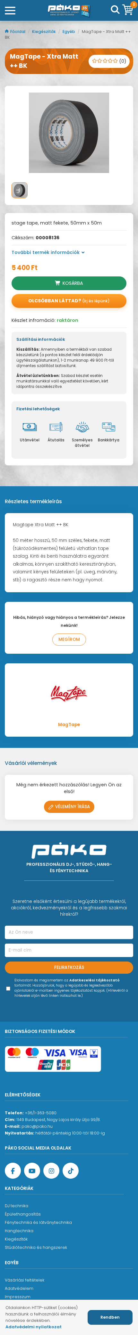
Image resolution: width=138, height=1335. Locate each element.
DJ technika (16, 1205)
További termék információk (46, 252)
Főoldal (18, 31)
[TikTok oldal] (71, 1171)
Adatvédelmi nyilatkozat (33, 1327)
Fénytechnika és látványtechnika (38, 1222)
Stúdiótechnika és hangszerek (36, 1247)
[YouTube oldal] (32, 1171)
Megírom (69, 639)
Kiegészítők (44, 31)
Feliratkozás (69, 967)
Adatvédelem (19, 1288)
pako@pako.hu (37, 1126)
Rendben (110, 1317)
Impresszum (17, 1296)
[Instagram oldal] (51, 1171)
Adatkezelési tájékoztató (94, 980)
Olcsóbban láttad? (69, 301)
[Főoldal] (69, 11)
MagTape (69, 725)
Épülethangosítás (23, 1214)
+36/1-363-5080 (40, 1113)
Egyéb (69, 31)
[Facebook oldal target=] (13, 1171)
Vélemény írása (72, 807)
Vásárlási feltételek (24, 1280)
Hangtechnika (19, 1230)
